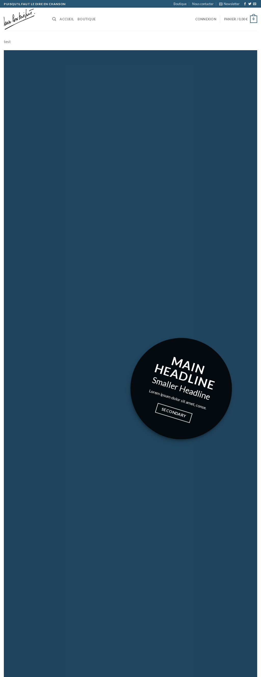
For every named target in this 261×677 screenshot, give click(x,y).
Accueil (67, 19)
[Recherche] (54, 19)
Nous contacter (203, 4)
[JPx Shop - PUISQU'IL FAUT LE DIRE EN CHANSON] (24, 19)
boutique (86, 19)
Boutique (180, 4)
